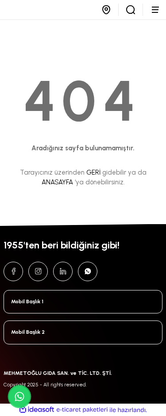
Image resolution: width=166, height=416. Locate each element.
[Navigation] (156, 10)
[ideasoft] (36, 410)
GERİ (93, 172)
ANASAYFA (57, 182)
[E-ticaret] (82, 410)
